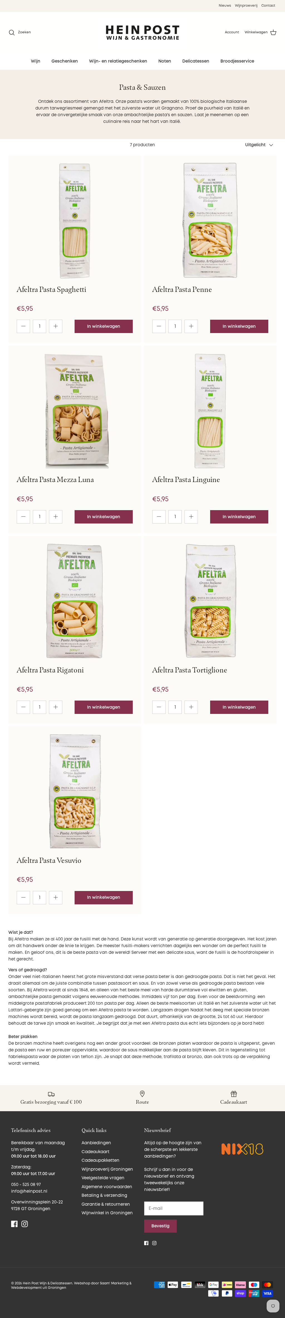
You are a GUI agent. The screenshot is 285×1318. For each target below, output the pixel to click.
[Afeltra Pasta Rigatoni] (75, 601)
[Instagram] (24, 1224)
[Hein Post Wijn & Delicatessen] (142, 33)
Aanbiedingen (96, 1143)
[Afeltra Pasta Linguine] (210, 411)
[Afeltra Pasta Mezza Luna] (75, 411)
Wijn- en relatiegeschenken (118, 61)
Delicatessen (195, 61)
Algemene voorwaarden (107, 1187)
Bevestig (160, 1226)
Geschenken (64, 61)
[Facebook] (14, 1224)
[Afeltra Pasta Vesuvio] (75, 792)
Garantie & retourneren (106, 1204)
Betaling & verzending (104, 1195)
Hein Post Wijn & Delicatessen (47, 1283)
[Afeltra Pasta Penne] (210, 221)
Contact (268, 5)
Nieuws (225, 5)
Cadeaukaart (95, 1152)
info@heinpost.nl (29, 1191)
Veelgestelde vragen (103, 1178)
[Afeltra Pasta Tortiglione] (210, 601)
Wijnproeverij (246, 5)
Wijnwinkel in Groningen (107, 1213)
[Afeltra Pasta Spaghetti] (75, 221)
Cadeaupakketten (100, 1160)
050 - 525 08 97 (26, 1185)
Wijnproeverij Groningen (107, 1169)
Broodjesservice (237, 61)
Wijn (35, 61)
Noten (164, 61)
